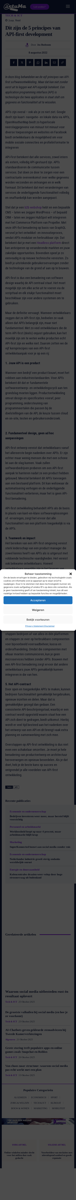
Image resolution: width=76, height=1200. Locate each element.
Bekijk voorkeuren (38, 619)
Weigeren (38, 609)
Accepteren (38, 600)
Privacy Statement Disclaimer (40, 626)
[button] (70, 574)
